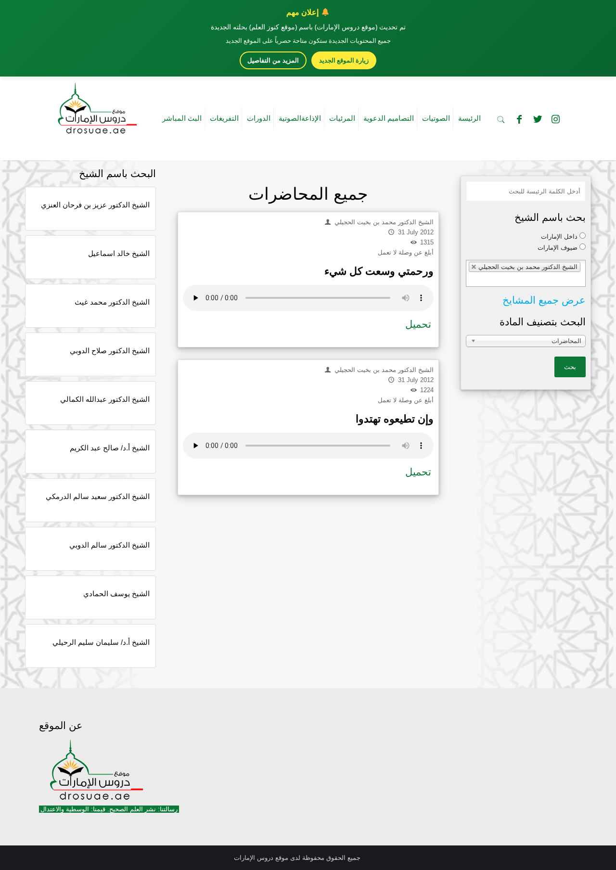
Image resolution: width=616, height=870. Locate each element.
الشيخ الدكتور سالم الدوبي (109, 545)
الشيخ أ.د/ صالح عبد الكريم (110, 448)
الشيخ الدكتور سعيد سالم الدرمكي (98, 496)
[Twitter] (537, 119)
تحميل (418, 324)
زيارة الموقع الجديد (344, 60)
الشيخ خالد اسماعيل (119, 253)
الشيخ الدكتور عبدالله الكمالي (105, 399)
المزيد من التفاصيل (273, 60)
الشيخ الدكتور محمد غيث (112, 302)
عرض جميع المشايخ (544, 300)
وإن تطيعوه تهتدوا (395, 419)
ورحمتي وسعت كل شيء (379, 271)
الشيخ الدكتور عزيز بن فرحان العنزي (95, 205)
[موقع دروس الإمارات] (95, 105)
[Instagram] (556, 119)
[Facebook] (519, 119)
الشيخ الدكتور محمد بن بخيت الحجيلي (383, 222)
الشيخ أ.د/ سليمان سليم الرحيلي (101, 642)
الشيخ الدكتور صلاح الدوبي (110, 350)
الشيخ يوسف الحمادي (116, 593)
